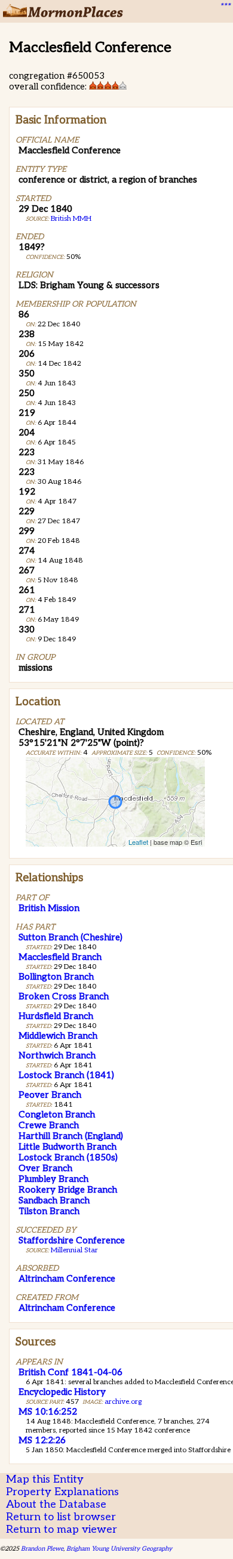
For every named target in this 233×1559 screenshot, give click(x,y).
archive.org (123, 1401)
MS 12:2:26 (42, 1440)
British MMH (71, 218)
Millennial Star (74, 1250)
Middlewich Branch (58, 1035)
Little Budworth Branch (67, 1146)
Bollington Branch (56, 976)
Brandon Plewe (42, 1548)
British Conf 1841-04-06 (70, 1372)
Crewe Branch (49, 1125)
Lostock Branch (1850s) (68, 1157)
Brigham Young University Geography (119, 1548)
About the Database (56, 1504)
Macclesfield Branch (60, 957)
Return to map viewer (61, 1529)
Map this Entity (45, 1479)
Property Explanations (62, 1492)
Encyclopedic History (62, 1392)
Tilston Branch (49, 1211)
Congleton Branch (57, 1114)
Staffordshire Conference (72, 1240)
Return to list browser (61, 1517)
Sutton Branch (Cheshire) (70, 937)
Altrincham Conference (67, 1278)
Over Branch (45, 1168)
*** (224, 6)
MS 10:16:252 (48, 1411)
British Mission (49, 908)
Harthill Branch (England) (71, 1136)
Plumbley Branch (53, 1179)
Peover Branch (50, 1094)
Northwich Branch (57, 1055)
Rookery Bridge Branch (68, 1189)
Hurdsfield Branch (56, 1016)
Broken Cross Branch (64, 996)
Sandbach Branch (54, 1200)
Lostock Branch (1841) (66, 1075)
